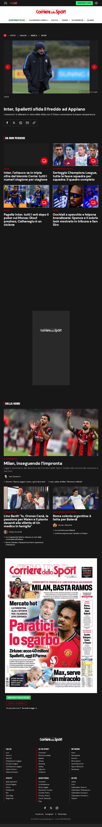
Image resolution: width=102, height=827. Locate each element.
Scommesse (77, 20)
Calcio (54, 20)
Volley (41, 766)
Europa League (12, 764)
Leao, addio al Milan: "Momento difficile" (66, 482)
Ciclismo (42, 772)
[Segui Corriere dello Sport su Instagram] (56, 808)
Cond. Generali (45, 798)
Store (8, 787)
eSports (42, 769)
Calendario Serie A (38, 20)
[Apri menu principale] (5, 3)
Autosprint (75, 755)
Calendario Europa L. (79, 793)
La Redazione (44, 784)
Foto (13, 36)
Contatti (42, 782)
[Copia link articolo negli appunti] (34, 123)
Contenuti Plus (17, 20)
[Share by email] (27, 123)
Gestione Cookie (45, 790)
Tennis (65, 20)
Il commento (11, 459)
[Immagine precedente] (7, 67)
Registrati (10, 798)
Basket (41, 758)
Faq (40, 801)
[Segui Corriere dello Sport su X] (51, 808)
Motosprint (76, 761)
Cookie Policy (44, 793)
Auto (73, 753)
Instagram (49, 814)
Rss (7, 793)
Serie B (8, 758)
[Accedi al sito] (96, 3)
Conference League (14, 766)
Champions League (63, 169)
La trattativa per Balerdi (65, 530)
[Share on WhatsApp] (20, 123)
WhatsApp (62, 814)
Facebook (39, 814)
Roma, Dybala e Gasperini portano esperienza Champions (24, 543)
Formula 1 (42, 753)
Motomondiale (45, 755)
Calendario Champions (80, 790)
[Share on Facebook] (7, 123)
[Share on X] (14, 123)
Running (42, 764)
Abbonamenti (11, 782)
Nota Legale (43, 787)
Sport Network (77, 766)
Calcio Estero (11, 769)
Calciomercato (12, 772)
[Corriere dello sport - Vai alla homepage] (51, 12)
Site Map (9, 795)
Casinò (90, 20)
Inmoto (74, 758)
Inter (43, 36)
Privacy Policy (44, 795)
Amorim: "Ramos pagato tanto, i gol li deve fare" (26, 482)
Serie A (34, 36)
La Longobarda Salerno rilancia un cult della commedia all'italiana (23, 538)
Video (73, 782)
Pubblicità (10, 790)
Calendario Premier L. (80, 795)
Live (14, 3)
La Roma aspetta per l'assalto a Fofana (71, 533)
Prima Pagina (11, 784)
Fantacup (75, 769)
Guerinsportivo (77, 764)
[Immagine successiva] (94, 67)
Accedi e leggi (28, 708)
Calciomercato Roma (64, 512)
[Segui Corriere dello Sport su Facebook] (45, 808)
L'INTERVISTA (10, 512)
